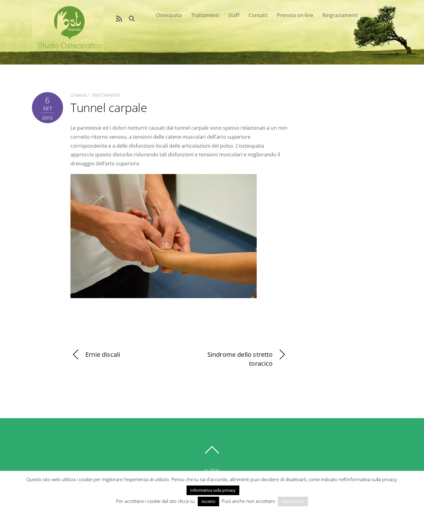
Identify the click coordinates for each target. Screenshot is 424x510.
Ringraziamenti (340, 15)
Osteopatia (169, 15)
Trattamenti (205, 15)
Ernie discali (102, 354)
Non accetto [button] (293, 501)
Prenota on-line (295, 15)
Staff (233, 15)
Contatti (258, 15)
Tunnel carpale (108, 107)
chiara (78, 95)
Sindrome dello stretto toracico (240, 359)
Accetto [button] (208, 501)
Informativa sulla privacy (213, 490)
